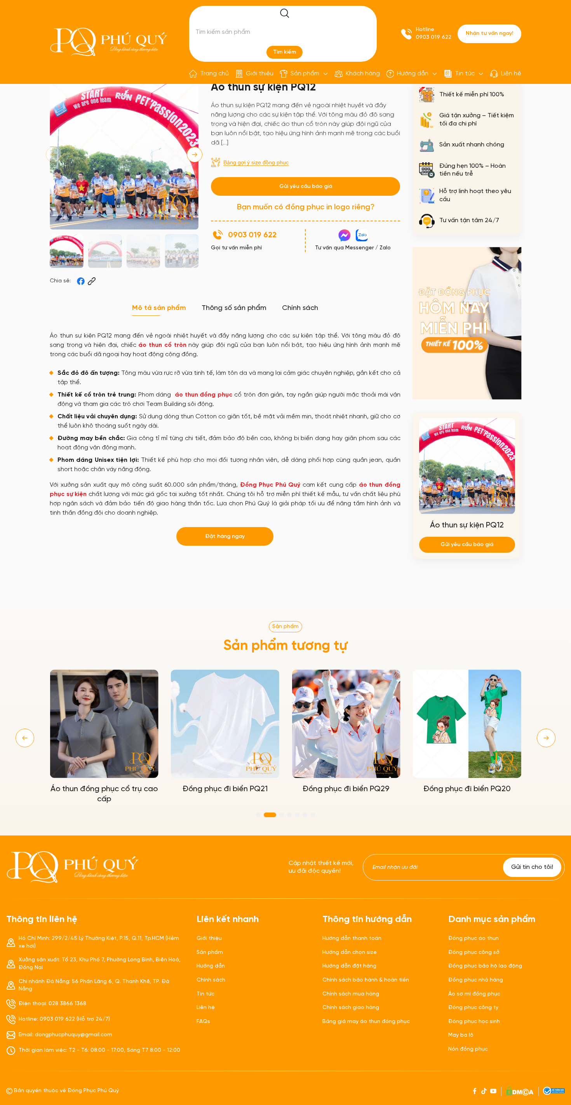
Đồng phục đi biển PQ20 (467, 789)
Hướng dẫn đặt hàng (349, 966)
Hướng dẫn (412, 73)
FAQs (203, 1022)
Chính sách (211, 980)
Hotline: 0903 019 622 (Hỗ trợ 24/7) (64, 1019)
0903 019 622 (433, 37)
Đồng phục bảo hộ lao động (485, 966)
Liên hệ (511, 73)
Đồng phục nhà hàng (475, 980)
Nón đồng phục (468, 1049)
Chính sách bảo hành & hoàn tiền (365, 980)
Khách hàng (363, 73)
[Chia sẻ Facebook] (81, 281)
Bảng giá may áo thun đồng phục (366, 1022)
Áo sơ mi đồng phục (474, 994)
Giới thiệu (259, 73)
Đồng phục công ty (473, 1008)
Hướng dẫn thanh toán (351, 938)
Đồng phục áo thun (473, 938)
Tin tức (465, 73)
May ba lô (461, 1035)
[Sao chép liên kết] (92, 281)
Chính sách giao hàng (350, 1008)
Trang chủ (214, 73)
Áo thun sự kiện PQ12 (467, 525)
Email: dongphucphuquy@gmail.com (65, 1035)
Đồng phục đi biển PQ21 (225, 789)
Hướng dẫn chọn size (349, 952)
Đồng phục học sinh (474, 1022)
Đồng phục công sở (474, 952)
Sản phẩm (305, 73)
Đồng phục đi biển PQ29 (346, 789)
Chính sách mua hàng (350, 994)
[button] (194, 154)
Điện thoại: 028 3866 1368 (52, 1004)
